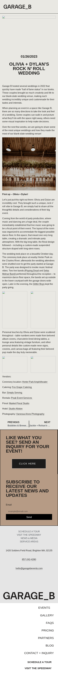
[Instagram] (29, 581)
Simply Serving (15, 392)
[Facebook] (17, 581)
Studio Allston (16, 408)
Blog (50, 645)
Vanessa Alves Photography (30, 414)
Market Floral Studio (19, 403)
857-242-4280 (29, 559)
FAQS (50, 622)
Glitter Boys (38, 284)
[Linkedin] (40, 581)
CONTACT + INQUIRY (39, 653)
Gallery (47, 615)
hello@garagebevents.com (29, 568)
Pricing (48, 630)
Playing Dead (32, 270)
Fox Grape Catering (22, 387)
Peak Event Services (22, 398)
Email (9, 505)
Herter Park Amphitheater (35, 382)
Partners (46, 638)
